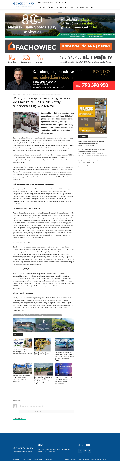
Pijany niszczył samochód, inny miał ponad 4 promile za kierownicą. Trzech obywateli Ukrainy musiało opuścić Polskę (64, 356)
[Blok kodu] (38, 412)
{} (42, 411)
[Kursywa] (23, 412)
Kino (72, 7)
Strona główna (46, 7)
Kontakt (90, 7)
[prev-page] (14, 387)
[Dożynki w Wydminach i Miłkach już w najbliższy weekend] (43, 344)
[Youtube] (65, 2)
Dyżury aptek (62, 7)
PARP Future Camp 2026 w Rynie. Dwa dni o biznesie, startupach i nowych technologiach (63, 380)
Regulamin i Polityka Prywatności (99, 459)
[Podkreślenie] (25, 412)
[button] (57, 2)
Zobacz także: (18, 334)
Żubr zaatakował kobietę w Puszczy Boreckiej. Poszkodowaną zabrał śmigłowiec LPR (43, 380)
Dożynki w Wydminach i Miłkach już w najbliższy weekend (42, 355)
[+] (45, 411)
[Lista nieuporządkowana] (33, 412)
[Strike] (28, 412)
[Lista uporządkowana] (30, 412)
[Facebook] (59, 2)
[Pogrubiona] (20, 412)
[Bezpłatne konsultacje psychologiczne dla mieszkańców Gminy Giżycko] (22, 343)
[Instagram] (62, 2)
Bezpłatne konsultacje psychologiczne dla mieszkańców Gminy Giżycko (22, 352)
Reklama (80, 7)
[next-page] (17, 387)
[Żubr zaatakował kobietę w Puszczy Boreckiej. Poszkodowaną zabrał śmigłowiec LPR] (43, 369)
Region (23, 94)
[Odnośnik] (40, 412)
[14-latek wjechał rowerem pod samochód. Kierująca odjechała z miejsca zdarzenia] (22, 368)
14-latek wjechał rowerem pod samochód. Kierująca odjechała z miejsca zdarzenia (21, 378)
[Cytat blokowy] (35, 412)
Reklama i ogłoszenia (70, 459)
